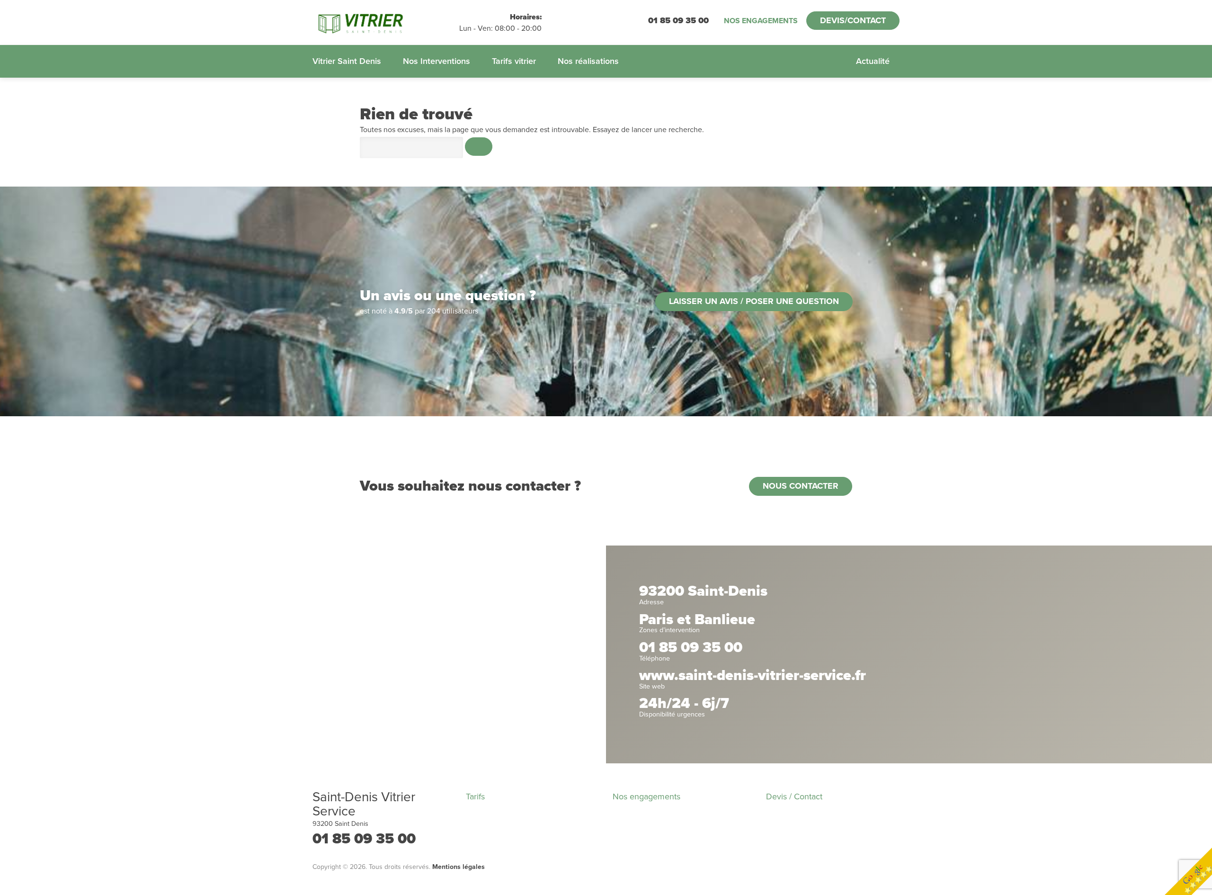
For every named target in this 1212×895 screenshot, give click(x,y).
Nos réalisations (588, 61)
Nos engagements (761, 21)
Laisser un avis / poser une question (754, 301)
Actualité (873, 61)
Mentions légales (458, 867)
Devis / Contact (794, 796)
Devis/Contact (853, 20)
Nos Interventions (436, 61)
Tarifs (475, 796)
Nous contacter (800, 486)
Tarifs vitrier (514, 61)
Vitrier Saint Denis (346, 61)
